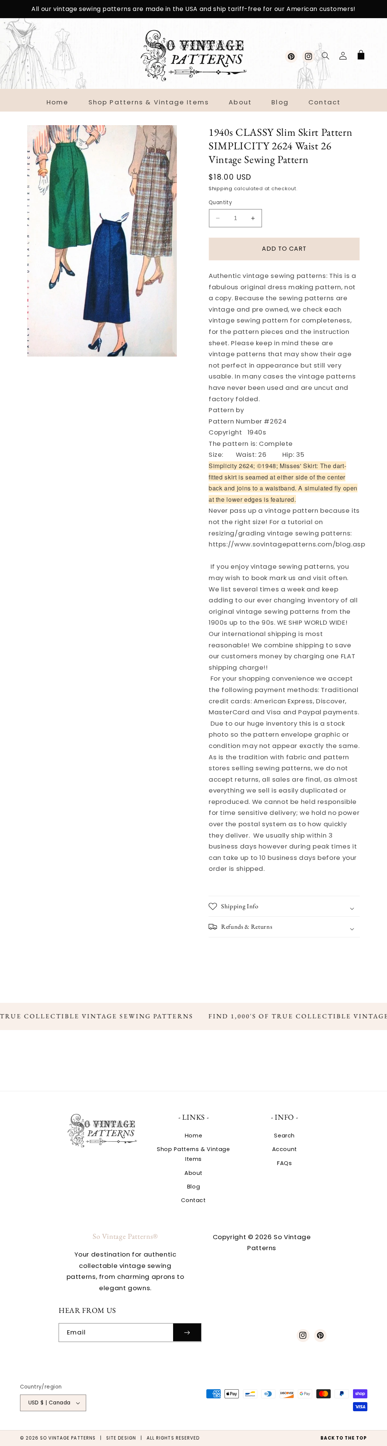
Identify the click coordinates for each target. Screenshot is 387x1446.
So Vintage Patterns (68, 1438)
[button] (325, 55)
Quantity (220, 202)
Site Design (121, 1438)
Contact (193, 1200)
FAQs (284, 1163)
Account (284, 1149)
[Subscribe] (187, 1332)
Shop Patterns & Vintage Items (193, 1154)
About (193, 1173)
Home (194, 1135)
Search (284, 1135)
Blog (193, 1186)
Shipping (220, 188)
